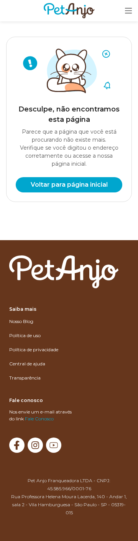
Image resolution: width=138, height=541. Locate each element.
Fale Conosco (39, 418)
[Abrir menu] (128, 11)
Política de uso (25, 335)
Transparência (25, 378)
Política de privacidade (33, 349)
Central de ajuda (27, 364)
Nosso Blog (21, 321)
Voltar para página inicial (69, 184)
